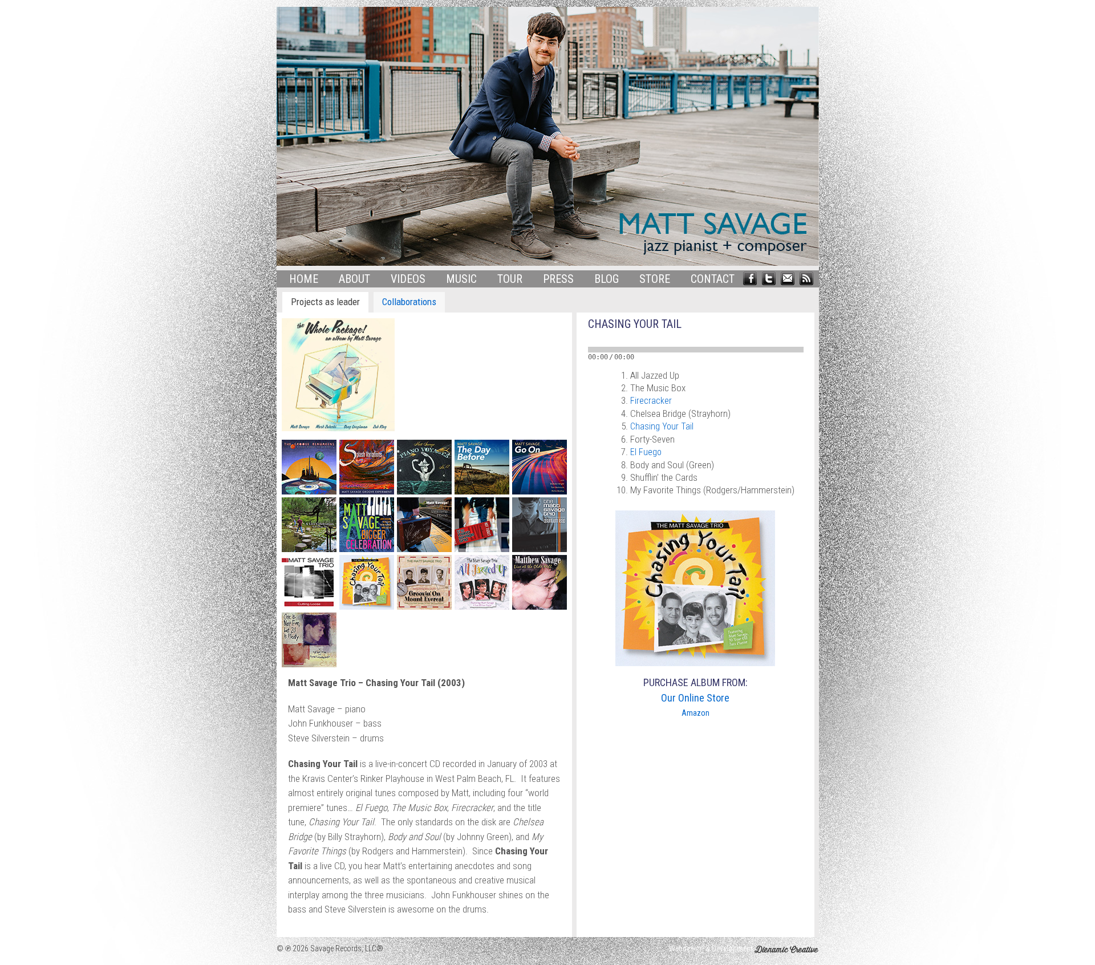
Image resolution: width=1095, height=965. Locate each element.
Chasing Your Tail (662, 426)
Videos (408, 279)
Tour (509, 279)
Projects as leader (325, 301)
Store (654, 279)
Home (303, 279)
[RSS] (806, 277)
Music (461, 279)
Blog (606, 279)
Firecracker (651, 400)
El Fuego (646, 452)
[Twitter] (769, 277)
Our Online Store (695, 698)
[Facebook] (750, 277)
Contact (713, 279)
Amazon (695, 712)
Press (558, 279)
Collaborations (409, 301)
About (354, 279)
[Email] (787, 277)
